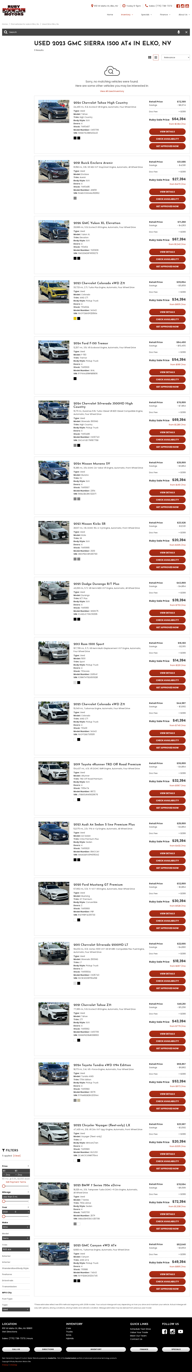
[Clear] (17, 1155)
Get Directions (9, 1331)
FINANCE (144, 1349)
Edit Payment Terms (16, 1182)
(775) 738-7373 (17, 1338)
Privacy (5, 1365)
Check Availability (167, 138)
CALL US (16, 1349)
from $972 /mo (178, 1086)
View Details (167, 131)
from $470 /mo (178, 184)
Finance (164, 14)
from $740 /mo (178, 725)
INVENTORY (96, 1349)
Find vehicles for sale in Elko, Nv (25, 24)
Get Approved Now (167, 146)
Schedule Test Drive (140, 1328)
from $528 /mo (178, 905)
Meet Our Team (138, 1335)
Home (110, 14)
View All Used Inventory (112, 91)
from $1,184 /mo (177, 123)
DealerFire (52, 1358)
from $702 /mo (178, 605)
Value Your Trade (139, 1332)
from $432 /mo (178, 845)
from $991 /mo (178, 364)
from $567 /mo (178, 785)
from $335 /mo (178, 544)
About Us (183, 14)
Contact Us (136, 1339)
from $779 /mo (178, 1026)
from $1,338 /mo (177, 1206)
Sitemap (13, 1365)
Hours (30, 1338)
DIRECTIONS (48, 1349)
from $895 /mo (178, 1266)
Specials (145, 14)
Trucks (69, 1331)
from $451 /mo (178, 484)
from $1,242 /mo (177, 244)
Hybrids (70, 1338)
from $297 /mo (178, 965)
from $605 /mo (178, 304)
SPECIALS (176, 1349)
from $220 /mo (178, 665)
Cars (68, 1328)
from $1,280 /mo (177, 424)
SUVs (68, 1334)
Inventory (125, 14)
